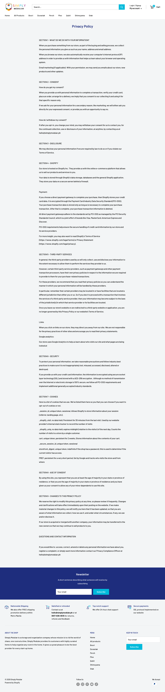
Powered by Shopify (12, 683)
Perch (51, 15)
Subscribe (101, 592)
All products (95, 641)
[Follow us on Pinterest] (87, 684)
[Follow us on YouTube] (91, 684)
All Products (19, 15)
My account (135, 8)
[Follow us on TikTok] (96, 684)
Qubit (68, 15)
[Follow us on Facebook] (78, 684)
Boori (31, 15)
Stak (91, 15)
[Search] (122, 7)
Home (7, 15)
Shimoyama (80, 15)
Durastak (41, 15)
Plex (60, 15)
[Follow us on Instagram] (82, 684)
